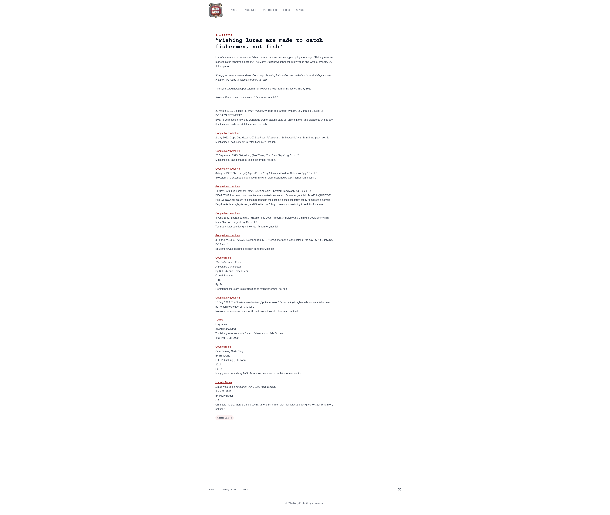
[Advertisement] (366, 58)
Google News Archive (227, 133)
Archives (250, 10)
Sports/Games (224, 417)
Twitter (219, 320)
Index (286, 10)
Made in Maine (223, 382)
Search (300, 10)
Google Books (223, 257)
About (235, 10)
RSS (245, 489)
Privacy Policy (229, 489)
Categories (269, 10)
